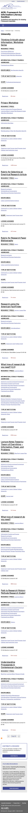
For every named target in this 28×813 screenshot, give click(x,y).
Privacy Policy (16, 803)
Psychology (14, 404)
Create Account (21, 1)
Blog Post (17, 453)
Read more (5, 96)
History (13, 622)
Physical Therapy (5, 404)
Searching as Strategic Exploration (11, 193)
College (19, 138)
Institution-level (13, 150)
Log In (13, 1)
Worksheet (19, 55)
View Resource (14, 788)
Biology (3, 399)
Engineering (4, 400)
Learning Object (5, 111)
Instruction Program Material (14, 109)
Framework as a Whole (7, 65)
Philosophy (13, 697)
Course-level (14, 148)
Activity (3, 109)
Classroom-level (5, 148)
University (19, 76)
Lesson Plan (13, 111)
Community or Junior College (9, 138)
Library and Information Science (10, 200)
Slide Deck (13, 55)
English (3, 695)
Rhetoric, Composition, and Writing (10, 699)
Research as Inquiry (6, 189)
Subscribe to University (1, 738)
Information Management (12, 695)
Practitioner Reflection (7, 51)
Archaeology (12, 477)
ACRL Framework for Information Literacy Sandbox (11, 14)
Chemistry (8, 399)
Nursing (22, 402)
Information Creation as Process (10, 383)
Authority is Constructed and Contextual (12, 381)
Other (12, 131)
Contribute (14, 756)
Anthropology (5, 477)
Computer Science (16, 399)
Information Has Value (7, 123)
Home (2, 30)
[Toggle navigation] (3, 25)
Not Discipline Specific (17, 70)
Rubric (16, 178)
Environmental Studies (14, 400)
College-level (4, 150)
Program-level (22, 148)
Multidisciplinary (5, 131)
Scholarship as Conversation (9, 191)
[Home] (11, 5)
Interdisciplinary (15, 328)
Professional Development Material (10, 53)
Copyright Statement (6, 803)
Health (23, 400)
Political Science (15, 481)
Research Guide (5, 55)
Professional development (13, 82)
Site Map (24, 803)
